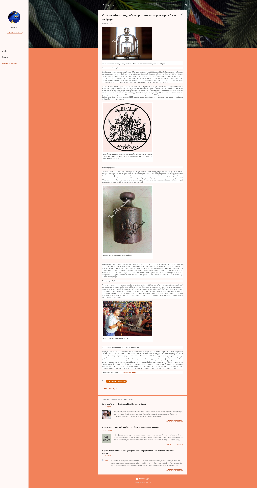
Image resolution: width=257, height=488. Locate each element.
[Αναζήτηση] (186, 5)
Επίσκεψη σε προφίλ (14, 32)
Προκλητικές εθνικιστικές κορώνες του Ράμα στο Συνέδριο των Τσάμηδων (130, 427)
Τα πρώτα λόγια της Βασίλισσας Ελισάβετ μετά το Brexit (124, 404)
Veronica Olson (147, 482)
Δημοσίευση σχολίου (111, 389)
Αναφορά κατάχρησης (9, 63)
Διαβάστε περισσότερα (175, 421)
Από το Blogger (144, 479)
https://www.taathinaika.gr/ (127, 372)
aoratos (14, 27)
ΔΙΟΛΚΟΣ (108, 4)
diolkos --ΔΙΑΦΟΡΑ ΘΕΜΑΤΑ (116, 381)
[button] (182, 14)
